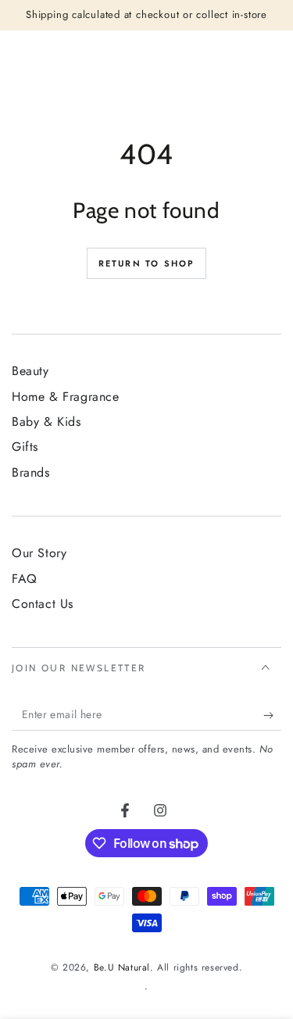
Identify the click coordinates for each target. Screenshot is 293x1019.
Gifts (25, 447)
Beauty (30, 371)
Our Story (39, 553)
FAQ (25, 579)
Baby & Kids (46, 422)
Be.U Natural (122, 967)
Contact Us (42, 604)
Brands (31, 472)
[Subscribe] (272, 715)
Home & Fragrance (66, 397)
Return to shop (146, 263)
